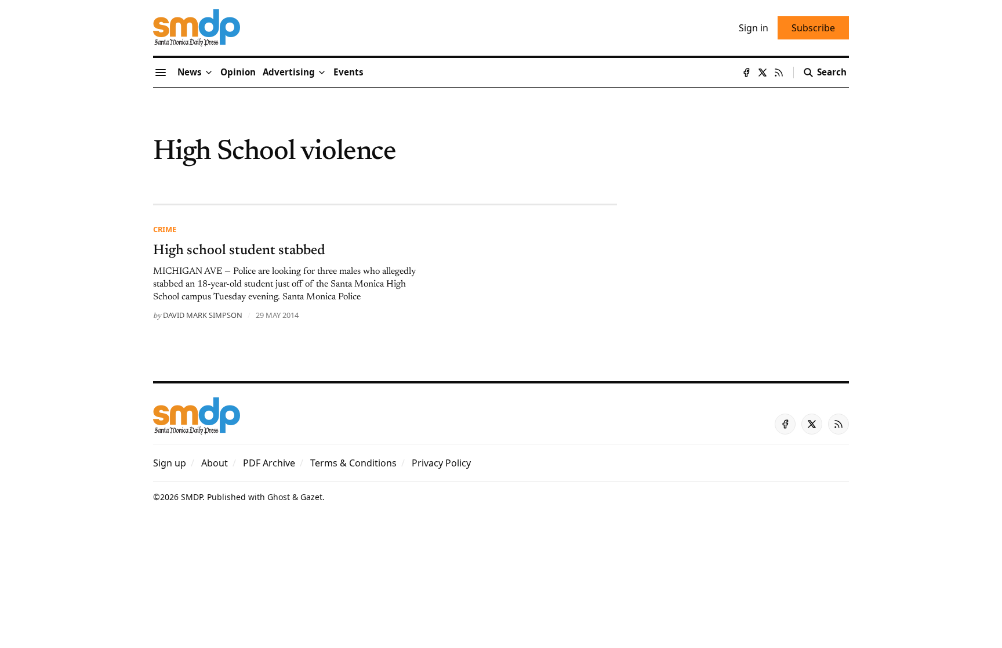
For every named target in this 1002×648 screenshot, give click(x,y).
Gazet (311, 496)
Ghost (278, 496)
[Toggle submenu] (208, 72)
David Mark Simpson (202, 315)
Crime (164, 229)
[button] (289, 72)
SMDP (191, 496)
